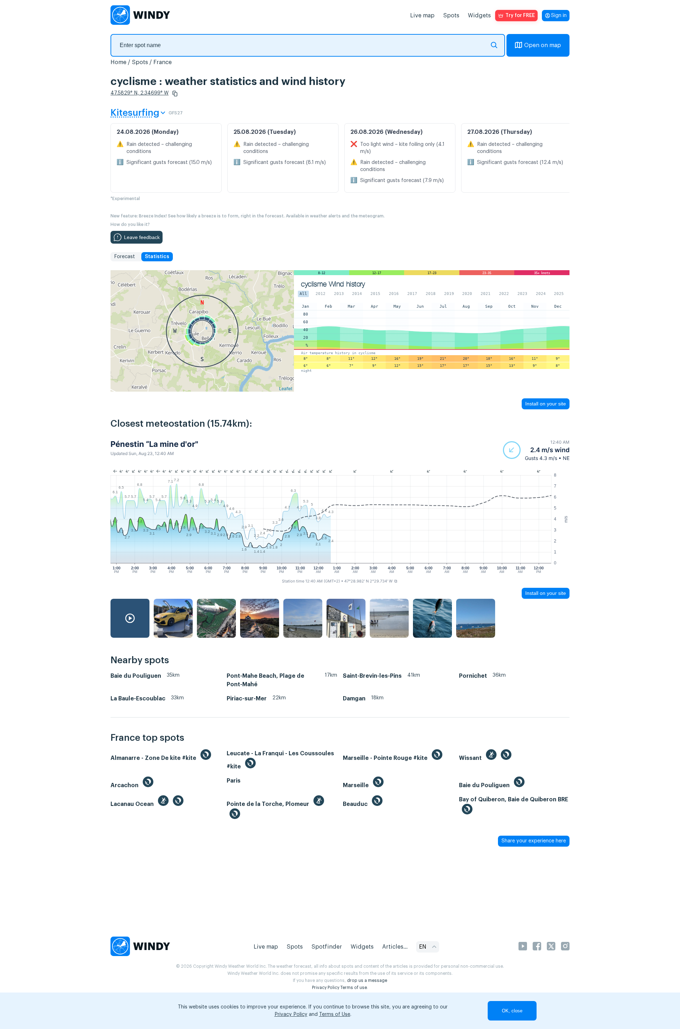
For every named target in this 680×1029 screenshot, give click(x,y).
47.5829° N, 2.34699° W (139, 93)
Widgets (479, 15)
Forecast (124, 256)
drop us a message (367, 980)
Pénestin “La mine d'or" (154, 444)
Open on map (542, 45)
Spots (451, 15)
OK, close (512, 1010)
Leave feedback (142, 237)
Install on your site (545, 404)
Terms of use (353, 987)
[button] (174, 93)
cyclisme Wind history (333, 284)
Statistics (157, 256)
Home (118, 62)
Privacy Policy (325, 987)
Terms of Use (334, 1014)
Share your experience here (534, 840)
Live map (422, 15)
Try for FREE (520, 15)
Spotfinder (326, 947)
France (162, 62)
